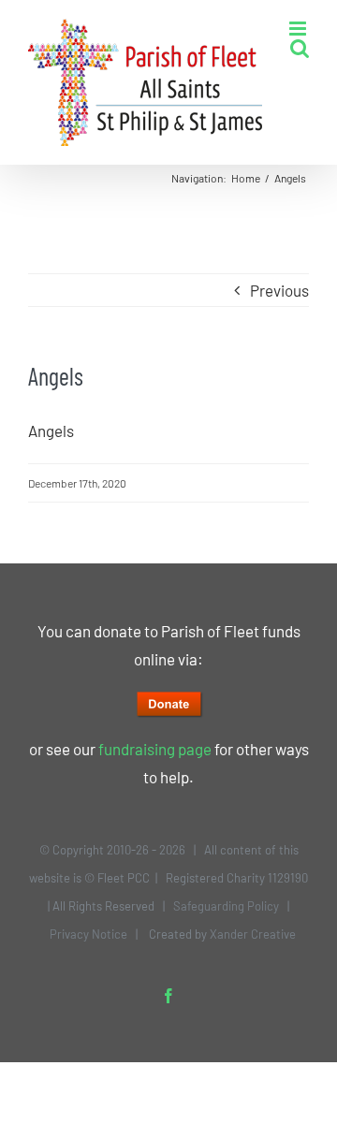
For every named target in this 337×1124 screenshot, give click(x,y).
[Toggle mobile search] (299, 48)
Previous (279, 290)
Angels (51, 430)
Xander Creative (253, 934)
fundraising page (155, 748)
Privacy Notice (88, 934)
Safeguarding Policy (226, 905)
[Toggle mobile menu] (299, 28)
